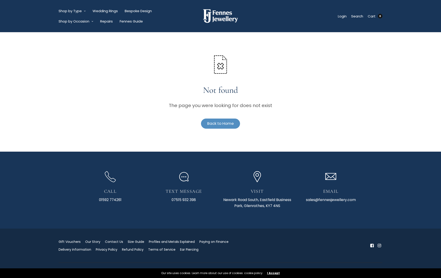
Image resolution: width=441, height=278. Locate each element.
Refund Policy (133, 249)
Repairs (106, 21)
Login (342, 16)
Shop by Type (70, 11)
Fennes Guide (131, 21)
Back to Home (220, 123)
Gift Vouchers (70, 241)
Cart (372, 16)
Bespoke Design (138, 11)
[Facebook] (372, 246)
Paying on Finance (214, 241)
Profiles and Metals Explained (172, 241)
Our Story (92, 241)
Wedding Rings (105, 11)
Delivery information (75, 249)
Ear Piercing (189, 249)
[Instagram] (379, 246)
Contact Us (114, 241)
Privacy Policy (106, 249)
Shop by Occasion (74, 21)
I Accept (273, 273)
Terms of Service (161, 249)
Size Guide (136, 241)
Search (357, 16)
